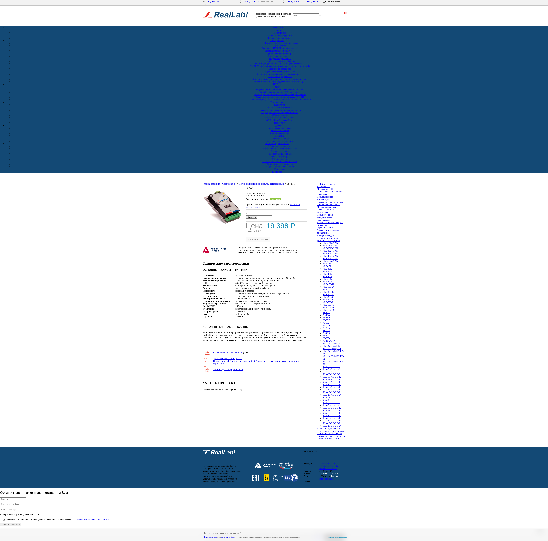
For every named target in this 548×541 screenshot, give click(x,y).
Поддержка (276, 125)
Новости (280, 30)
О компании (277, 27)
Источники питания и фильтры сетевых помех (280, 74)
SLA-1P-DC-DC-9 (331, 402)
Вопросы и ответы (280, 130)
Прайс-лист (279, 123)
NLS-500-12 (328, 299)
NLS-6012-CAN (330, 258)
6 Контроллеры (279, 159)
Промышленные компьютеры (279, 51)
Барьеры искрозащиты (280, 69)
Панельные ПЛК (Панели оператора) (280, 48)
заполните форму (228, 537)
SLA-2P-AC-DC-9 (331, 374)
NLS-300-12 (328, 292)
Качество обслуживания (280, 107)
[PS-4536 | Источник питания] (223, 226)
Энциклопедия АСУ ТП (277, 143)
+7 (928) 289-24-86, (294, 1)
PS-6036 (326, 338)
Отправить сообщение (10, 525)
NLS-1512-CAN (330, 243)
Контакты (277, 172)
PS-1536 (326, 317)
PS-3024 (326, 323)
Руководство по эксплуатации (228, 352)
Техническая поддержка (279, 128)
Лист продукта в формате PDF (228, 369)
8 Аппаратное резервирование (280, 164)
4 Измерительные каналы (279, 154)
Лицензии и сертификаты (279, 35)
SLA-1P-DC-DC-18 (332, 418)
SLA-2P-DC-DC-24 (332, 426)
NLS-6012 (327, 279)
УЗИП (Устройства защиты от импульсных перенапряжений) (280, 66)
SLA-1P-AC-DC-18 (332, 387)
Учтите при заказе (258, 239)
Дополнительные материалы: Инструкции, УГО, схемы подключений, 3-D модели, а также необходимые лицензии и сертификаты (256, 361)
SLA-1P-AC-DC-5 (331, 366)
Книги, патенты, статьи (279, 38)
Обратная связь (279, 115)
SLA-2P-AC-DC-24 (332, 395)
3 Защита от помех (280, 151)
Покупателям (276, 102)
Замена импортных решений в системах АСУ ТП (280, 97)
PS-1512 (326, 312)
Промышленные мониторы (279, 53)
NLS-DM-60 (328, 307)
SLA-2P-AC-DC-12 (332, 379)
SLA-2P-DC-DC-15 (332, 415)
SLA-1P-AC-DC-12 (332, 377)
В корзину (251, 217)
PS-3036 (326, 325)
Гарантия (279, 135)
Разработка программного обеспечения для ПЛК (280, 89)
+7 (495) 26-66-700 (251, 1)
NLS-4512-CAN (330, 253)
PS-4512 (326, 328)
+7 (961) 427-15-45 (313, 1)
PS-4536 (326, 333)
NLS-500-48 (328, 305)
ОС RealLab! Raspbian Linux (279, 120)
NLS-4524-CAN (330, 256)
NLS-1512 (327, 263)
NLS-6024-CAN (330, 261)
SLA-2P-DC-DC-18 (332, 420)
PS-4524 (326, 330)
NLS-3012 (327, 269)
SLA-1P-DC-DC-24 (332, 423)
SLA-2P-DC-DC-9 (331, 405)
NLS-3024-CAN (330, 251)
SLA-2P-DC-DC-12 (332, 410)
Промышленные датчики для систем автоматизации (279, 81)
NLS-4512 (327, 274)
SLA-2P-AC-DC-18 (332, 389)
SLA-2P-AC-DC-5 (331, 369)
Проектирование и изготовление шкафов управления (280, 94)
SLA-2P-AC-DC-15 (332, 384)
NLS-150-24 (328, 287)
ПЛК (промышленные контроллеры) (280, 43)
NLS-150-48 (328, 289)
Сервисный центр (280, 138)
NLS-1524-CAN (330, 245)
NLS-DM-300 (329, 310)
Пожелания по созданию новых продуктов (280, 110)
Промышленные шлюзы (280, 56)
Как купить (279, 105)
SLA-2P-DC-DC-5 (331, 400)
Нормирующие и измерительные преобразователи (279, 63)
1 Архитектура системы (279, 146)
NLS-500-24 (328, 302)
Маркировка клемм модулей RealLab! (279, 112)
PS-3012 (326, 320)
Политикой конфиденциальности (92, 519)
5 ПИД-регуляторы (279, 156)
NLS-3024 (327, 271)
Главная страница (211, 184)
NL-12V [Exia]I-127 (332, 346)
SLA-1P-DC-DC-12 (332, 408)
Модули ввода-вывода (280, 58)
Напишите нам (210, 537)
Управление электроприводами (279, 71)
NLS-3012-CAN (330, 248)
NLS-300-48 (328, 297)
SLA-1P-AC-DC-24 (332, 392)
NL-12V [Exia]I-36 (331, 343)
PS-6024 (326, 335)
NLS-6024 (327, 281)
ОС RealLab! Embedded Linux (279, 117)
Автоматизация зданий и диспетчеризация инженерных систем (280, 99)
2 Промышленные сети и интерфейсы (279, 148)
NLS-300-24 (328, 294)
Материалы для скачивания (279, 141)
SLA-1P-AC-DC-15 (332, 382)
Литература (279, 169)
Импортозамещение (279, 133)
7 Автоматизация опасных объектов (279, 161)
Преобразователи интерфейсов (280, 61)
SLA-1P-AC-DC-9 (331, 371)
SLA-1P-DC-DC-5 (331, 397)
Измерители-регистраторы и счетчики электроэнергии (280, 79)
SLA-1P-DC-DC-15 (332, 413)
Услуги (276, 87)
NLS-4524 (327, 276)
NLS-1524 (327, 266)
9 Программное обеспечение (280, 166)
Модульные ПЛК (279, 45)
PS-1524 (326, 315)
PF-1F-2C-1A (329, 341)
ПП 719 (277, 84)
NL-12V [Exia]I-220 (332, 348)
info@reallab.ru (213, 1)
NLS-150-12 (328, 284)
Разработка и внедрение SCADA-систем (279, 92)
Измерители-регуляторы (280, 76)
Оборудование (277, 40)
